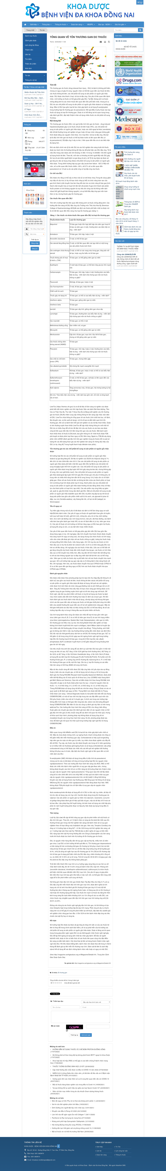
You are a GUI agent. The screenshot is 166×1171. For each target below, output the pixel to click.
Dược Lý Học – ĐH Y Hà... (34, 103)
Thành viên (29, 50)
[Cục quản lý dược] (128, 111)
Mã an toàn (55, 1026)
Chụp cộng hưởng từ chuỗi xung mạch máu (132, 188)
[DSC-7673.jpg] (37, 195)
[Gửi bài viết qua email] (101, 42)
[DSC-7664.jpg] (28, 195)
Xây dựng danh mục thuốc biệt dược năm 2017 (131, 212)
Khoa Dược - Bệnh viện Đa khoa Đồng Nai (94, 1165)
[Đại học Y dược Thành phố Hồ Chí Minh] (128, 137)
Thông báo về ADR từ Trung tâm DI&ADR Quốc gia (132, 204)
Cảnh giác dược (30, 40)
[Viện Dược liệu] (128, 63)
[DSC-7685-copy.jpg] (32, 199)
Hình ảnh (28, 68)
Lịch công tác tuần (122, 1151)
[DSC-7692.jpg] (28, 202)
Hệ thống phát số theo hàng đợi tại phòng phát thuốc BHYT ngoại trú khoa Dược (81, 1055)
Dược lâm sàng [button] (76, 24)
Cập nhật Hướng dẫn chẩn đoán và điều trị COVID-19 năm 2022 (75, 1070)
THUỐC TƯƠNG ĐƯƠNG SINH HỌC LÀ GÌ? (68, 1066)
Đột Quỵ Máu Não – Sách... (34, 98)
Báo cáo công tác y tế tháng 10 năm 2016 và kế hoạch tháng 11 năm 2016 (127, 221)
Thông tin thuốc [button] (61, 24)
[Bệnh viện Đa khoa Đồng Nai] (128, 57)
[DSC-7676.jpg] (28, 199)
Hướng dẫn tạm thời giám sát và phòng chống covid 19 (71, 1128)
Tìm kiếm (28, 59)
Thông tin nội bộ (31, 80)
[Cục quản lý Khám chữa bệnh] (128, 101)
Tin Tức (118, 1147)
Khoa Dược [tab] (30, 190)
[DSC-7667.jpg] (32, 195)
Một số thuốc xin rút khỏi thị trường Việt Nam (68, 1131)
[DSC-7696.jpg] (37, 202)
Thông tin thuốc (121, 1155)
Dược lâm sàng (101, 1155)
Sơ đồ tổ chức (121, 41)
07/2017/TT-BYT (123, 249)
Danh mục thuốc (31, 36)
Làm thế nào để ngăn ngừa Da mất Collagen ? (68, 1114)
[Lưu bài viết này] (109, 42)
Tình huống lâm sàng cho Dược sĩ (131, 153)
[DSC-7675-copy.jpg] (42, 195)
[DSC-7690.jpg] (42, 199)
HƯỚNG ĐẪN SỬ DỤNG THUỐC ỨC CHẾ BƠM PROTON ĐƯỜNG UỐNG (79, 1049)
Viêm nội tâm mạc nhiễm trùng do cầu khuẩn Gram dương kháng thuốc (78, 1091)
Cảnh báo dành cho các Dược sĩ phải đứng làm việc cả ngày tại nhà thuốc (128, 230)
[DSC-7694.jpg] (32, 202)
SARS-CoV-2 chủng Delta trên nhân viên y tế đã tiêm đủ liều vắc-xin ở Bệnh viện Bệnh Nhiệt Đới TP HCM (80, 1074)
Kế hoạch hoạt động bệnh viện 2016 (127, 182)
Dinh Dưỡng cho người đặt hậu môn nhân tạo (68, 1108)
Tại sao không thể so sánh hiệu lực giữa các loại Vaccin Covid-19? (76, 1088)
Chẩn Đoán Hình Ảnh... (33, 115)
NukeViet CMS (120, 1165)
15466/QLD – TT (123, 262)
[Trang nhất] (25, 24)
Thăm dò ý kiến (30, 64)
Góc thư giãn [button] (120, 24)
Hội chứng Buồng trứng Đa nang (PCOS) (66, 1125)
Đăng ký (34, 248)
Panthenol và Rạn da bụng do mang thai (66, 1118)
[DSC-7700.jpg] (42, 202)
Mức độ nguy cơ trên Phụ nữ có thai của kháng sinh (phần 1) (73, 1101)
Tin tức (27, 75)
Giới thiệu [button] (33, 24)
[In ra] (105, 42)
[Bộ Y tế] (128, 128)
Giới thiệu (100, 1147)
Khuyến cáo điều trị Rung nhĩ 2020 (64, 1111)
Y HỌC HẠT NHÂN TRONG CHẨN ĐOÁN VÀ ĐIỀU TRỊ (132, 167)
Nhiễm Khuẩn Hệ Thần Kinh (34, 92)
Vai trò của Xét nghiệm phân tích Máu (65, 1104)
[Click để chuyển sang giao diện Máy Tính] (141, 2)
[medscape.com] (128, 119)
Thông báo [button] (46, 24)
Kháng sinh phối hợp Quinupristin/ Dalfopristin (68, 1121)
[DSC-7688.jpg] (37, 199)
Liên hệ (27, 54)
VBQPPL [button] (90, 24)
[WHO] (128, 72)
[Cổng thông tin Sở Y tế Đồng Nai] (128, 91)
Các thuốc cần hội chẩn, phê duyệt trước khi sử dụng (132, 175)
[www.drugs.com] (128, 81)
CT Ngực (28, 109)
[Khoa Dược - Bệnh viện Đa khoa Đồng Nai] (79, 10)
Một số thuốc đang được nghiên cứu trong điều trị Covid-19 (74, 1084)
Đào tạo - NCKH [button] (104, 24)
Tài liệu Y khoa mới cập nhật (34, 87)
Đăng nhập (34, 243)
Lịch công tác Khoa (32, 45)
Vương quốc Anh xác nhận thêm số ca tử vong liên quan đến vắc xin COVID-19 (81, 1079)
